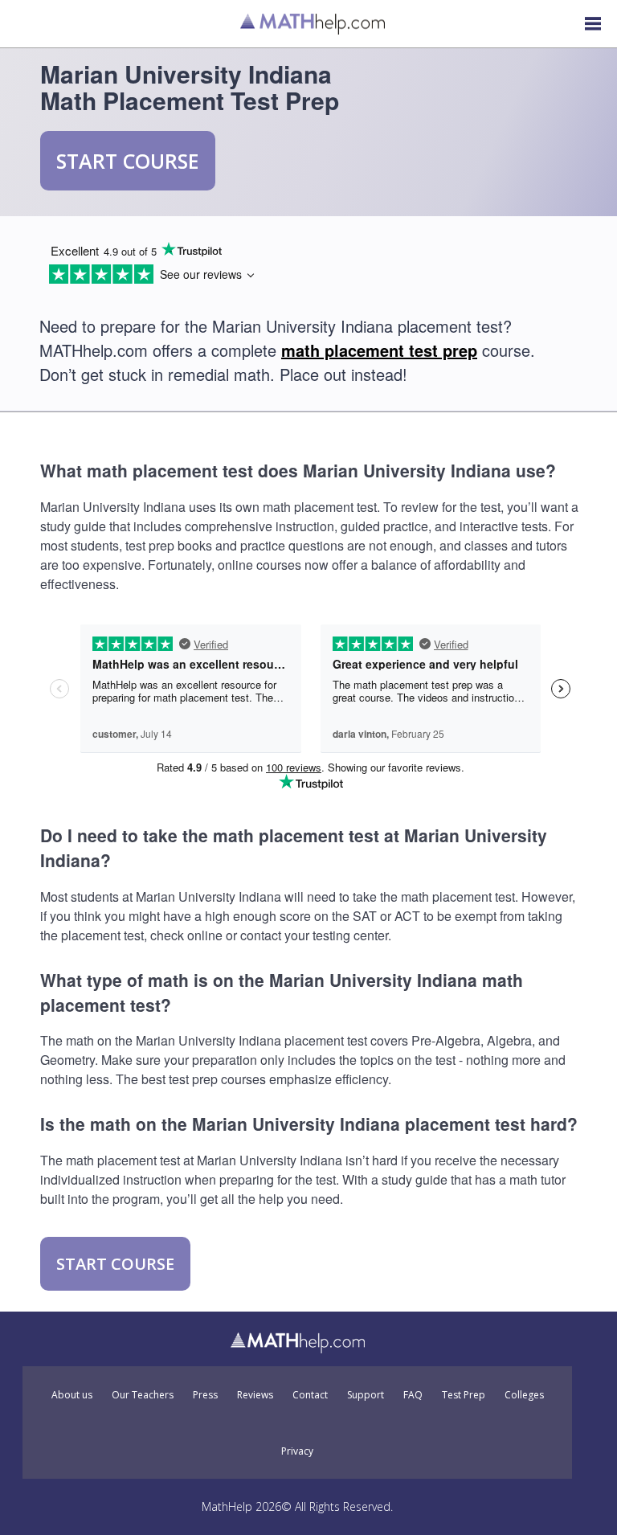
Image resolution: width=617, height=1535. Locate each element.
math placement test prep (379, 350)
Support (365, 1395)
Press (205, 1395)
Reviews (255, 1395)
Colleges (524, 1395)
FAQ (413, 1395)
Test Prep (463, 1395)
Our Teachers (143, 1395)
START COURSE (127, 160)
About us (71, 1395)
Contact (310, 1395)
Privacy (297, 1451)
